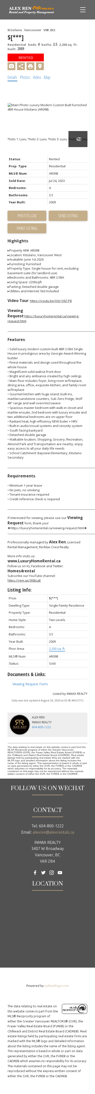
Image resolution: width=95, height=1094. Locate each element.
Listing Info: (20, 589)
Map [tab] (47, 77)
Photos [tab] (25, 77)
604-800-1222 (41, 727)
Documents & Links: (27, 674)
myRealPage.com (56, 985)
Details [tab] (12, 77)
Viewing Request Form (30, 684)
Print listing (27, 228)
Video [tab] (37, 77)
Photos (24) (27, 215)
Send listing (68, 215)
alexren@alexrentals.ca (53, 832)
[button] (35, 872)
